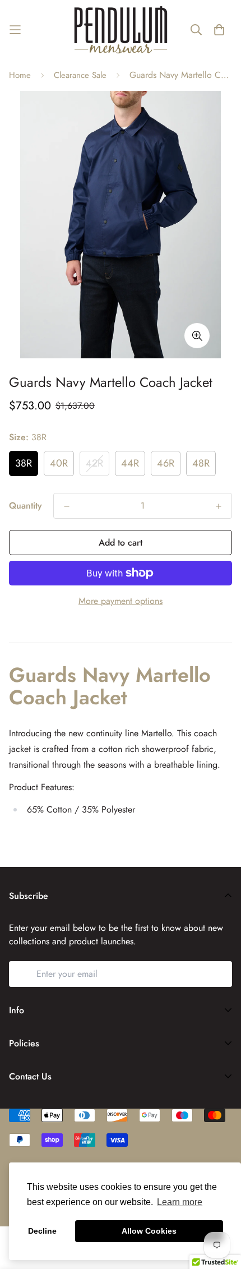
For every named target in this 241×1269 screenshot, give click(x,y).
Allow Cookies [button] (149, 1230)
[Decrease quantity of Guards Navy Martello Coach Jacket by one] (67, 506)
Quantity (25, 505)
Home (20, 75)
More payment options (120, 600)
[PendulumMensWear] (121, 29)
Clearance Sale (80, 75)
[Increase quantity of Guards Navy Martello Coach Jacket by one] (218, 506)
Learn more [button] (179, 1202)
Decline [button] (42, 1230)
